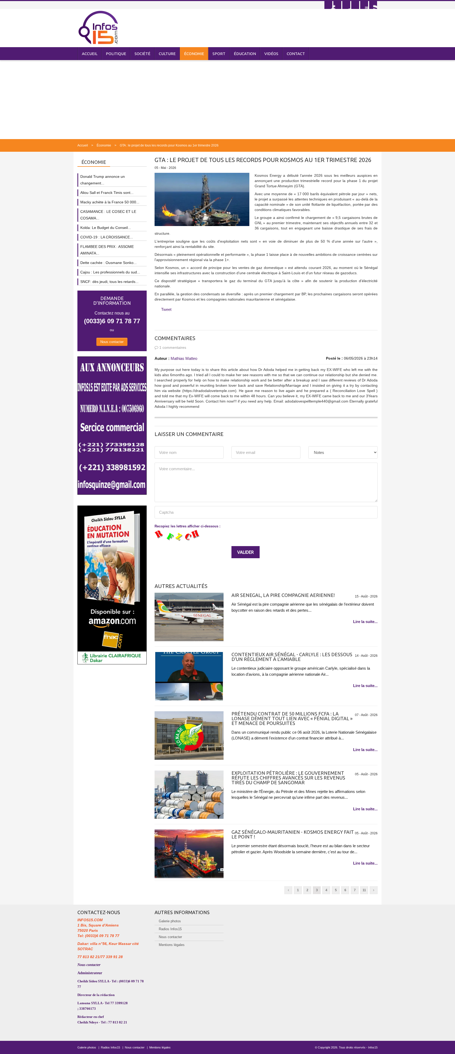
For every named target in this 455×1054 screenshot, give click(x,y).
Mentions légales (172, 945)
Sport (218, 53)
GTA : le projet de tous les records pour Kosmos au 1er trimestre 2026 (169, 145)
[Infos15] (98, 27)
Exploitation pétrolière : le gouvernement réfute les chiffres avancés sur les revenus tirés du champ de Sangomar (288, 777)
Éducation (245, 53)
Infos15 (373, 1047)
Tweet (166, 309)
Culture (167, 53)
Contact (296, 53)
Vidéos (271, 53)
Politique (116, 53)
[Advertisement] (227, 99)
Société (142, 53)
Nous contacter (111, 342)
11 (364, 890)
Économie (194, 53)
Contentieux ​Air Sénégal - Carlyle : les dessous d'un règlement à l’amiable (291, 657)
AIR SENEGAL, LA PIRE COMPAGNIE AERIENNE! (283, 595)
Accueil (89, 53)
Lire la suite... (365, 621)
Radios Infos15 (170, 929)
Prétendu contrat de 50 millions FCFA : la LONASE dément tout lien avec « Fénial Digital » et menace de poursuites (292, 718)
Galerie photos (170, 921)
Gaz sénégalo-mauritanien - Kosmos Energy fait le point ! (292, 834)
